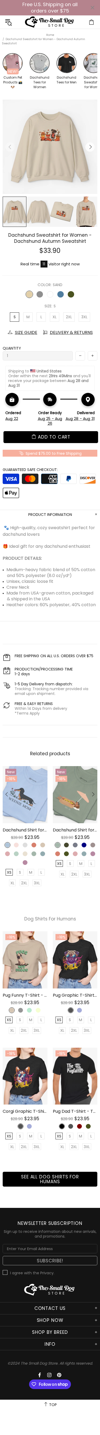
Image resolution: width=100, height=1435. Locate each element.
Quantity (12, 348)
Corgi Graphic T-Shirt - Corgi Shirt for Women (25, 1111)
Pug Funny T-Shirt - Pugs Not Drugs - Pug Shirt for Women (25, 995)
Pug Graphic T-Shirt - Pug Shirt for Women (75, 995)
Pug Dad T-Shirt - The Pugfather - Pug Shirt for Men (75, 1111)
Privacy (47, 1273)
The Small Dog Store (50, 22)
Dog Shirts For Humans (50, 919)
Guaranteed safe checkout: (30, 469)
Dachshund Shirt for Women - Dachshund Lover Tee (75, 830)
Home (50, 35)
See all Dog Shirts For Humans (50, 1179)
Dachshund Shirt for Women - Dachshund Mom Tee (25, 830)
